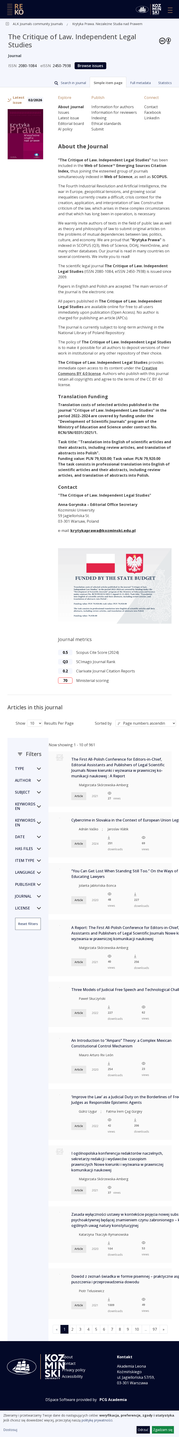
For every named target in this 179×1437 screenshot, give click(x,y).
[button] (108, 82)
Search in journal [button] (73, 83)
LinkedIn (151, 118)
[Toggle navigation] (170, 10)
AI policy (65, 129)
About (67, 1356)
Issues (63, 112)
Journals (56, 24)
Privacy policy (73, 1369)
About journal (71, 106)
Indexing (99, 118)
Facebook (152, 112)
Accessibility (72, 1376)
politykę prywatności (97, 1420)
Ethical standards (106, 123)
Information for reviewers (114, 112)
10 (137, 1329)
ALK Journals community (31, 24)
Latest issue (68, 118)
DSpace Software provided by (71, 1399)
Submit (97, 129)
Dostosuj (10, 1429)
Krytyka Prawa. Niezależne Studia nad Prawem (107, 24)
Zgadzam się (162, 1429)
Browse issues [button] (90, 65)
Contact (151, 106)
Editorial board (71, 123)
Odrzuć (143, 1429)
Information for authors (112, 106)
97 (155, 1329)
